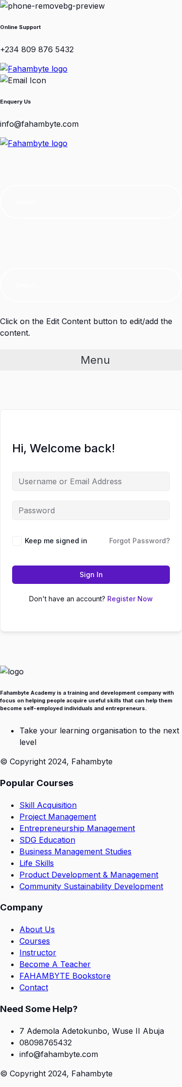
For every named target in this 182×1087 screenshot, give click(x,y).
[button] (91, 154)
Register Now (130, 599)
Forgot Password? (139, 540)
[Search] (165, 202)
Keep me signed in (56, 540)
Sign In (91, 574)
